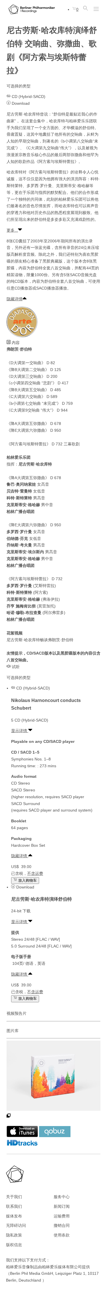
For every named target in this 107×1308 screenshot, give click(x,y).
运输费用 (62, 1216)
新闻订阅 (62, 1206)
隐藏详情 (15, 299)
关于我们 (14, 1196)
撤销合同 (62, 1225)
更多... (12, 230)
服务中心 (62, 1196)
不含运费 (35, 873)
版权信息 (14, 1244)
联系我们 (14, 1206)
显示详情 (19, 730)
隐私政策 (14, 1235)
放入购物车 (27, 880)
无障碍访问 (16, 1225)
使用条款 (62, 1235)
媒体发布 (14, 1216)
